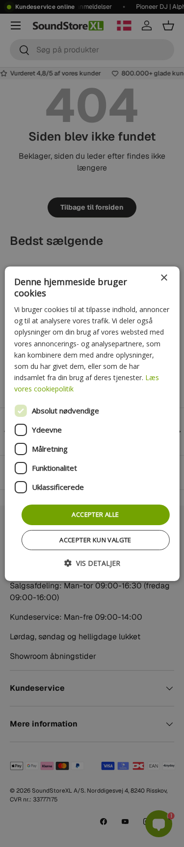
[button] (92, 563)
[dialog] (91, 423)
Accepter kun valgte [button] (95, 539)
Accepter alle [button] (95, 514)
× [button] (163, 277)
